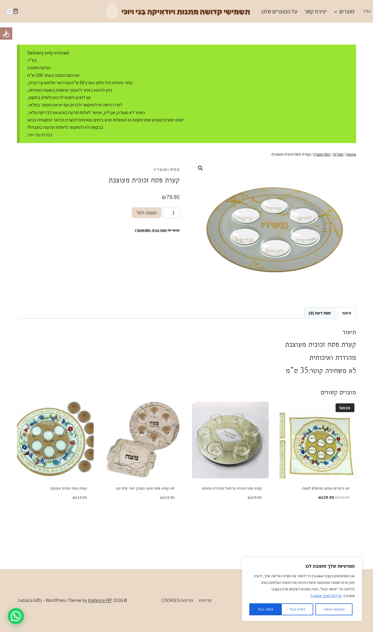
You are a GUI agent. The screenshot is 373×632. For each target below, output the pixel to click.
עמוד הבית (159, 230)
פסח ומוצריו (166, 169)
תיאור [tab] (346, 313)
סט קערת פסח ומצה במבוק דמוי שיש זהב (145, 488)
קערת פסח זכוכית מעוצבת (68, 488)
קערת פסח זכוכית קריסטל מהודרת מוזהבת (232, 488)
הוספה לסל (147, 212)
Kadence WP (100, 600)
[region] (302, 589)
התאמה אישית (334, 609)
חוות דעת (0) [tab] (320, 313)
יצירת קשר (315, 11)
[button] (200, 168)
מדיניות (205, 600)
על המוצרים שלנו (279, 11)
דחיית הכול (297, 609)
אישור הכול (265, 609)
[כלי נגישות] (6, 33)
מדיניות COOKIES (177, 600)
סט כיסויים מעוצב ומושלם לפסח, (325, 488)
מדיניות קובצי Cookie (326, 595)
